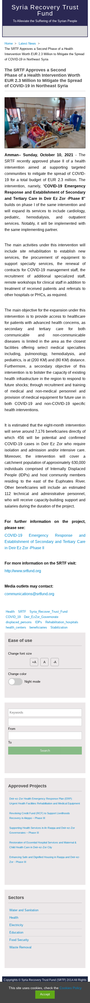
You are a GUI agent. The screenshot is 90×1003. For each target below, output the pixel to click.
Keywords (16, 712)
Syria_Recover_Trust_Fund (48, 611)
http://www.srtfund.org (23, 571)
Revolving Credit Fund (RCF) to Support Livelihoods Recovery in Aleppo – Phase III (39, 815)
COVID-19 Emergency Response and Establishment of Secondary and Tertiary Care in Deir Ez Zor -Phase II (45, 541)
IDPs (38, 622)
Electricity (16, 925)
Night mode (31, 681)
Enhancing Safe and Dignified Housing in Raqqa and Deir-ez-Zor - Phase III (44, 859)
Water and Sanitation (23, 910)
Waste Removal (20, 947)
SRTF (22, 611)
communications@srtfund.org (29, 594)
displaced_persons (19, 622)
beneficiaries (38, 627)
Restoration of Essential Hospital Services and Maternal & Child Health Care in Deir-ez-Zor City (42, 845)
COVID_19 (13, 617)
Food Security (19, 940)
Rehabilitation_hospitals (61, 622)
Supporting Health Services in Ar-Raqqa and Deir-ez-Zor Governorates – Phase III (42, 830)
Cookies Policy (71, 988)
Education (16, 932)
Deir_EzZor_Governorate (41, 617)
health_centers (16, 627)
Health (10, 611)
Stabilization (58, 627)
